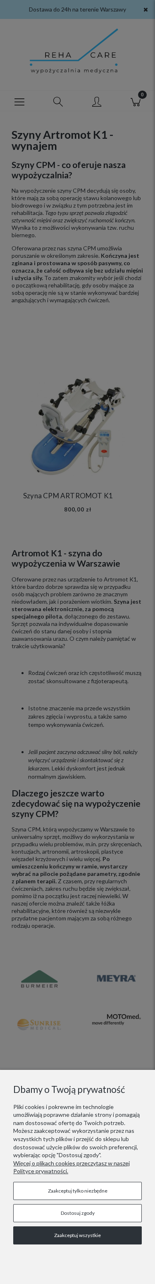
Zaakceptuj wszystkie (77, 1235)
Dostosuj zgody (78, 1213)
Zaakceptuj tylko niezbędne (77, 1191)
